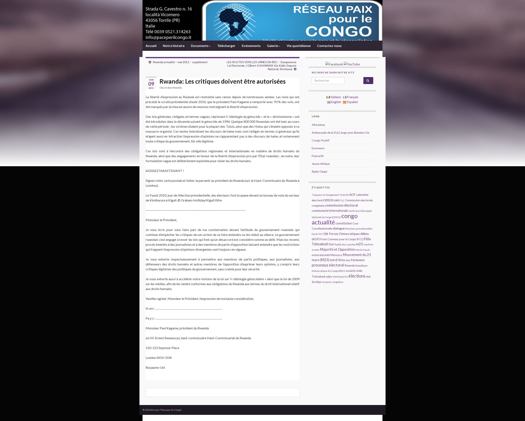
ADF (352, 194)
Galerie (273, 46)
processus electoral (328, 265)
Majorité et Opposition (337, 249)
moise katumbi (321, 255)
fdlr (326, 234)
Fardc (315, 234)
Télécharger (226, 46)
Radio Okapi (319, 171)
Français (352, 97)
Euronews (318, 148)
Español (352, 102)
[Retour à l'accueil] (262, 20)
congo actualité (335, 219)
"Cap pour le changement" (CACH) (330, 194)
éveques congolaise (332, 282)
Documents (200, 46)
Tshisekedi (318, 276)
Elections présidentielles (359, 228)
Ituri (331, 244)
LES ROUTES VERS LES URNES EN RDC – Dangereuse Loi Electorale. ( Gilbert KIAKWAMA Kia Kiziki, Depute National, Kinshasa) (261, 65)
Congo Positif (320, 140)
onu (348, 260)
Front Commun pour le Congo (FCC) (341, 239)
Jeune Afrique (321, 163)
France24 (318, 156)
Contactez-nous (329, 46)
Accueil (151, 46)
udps (329, 276)
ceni (336, 200)
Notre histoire (174, 46)
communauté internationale (330, 210)
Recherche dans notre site (333, 72)
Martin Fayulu (363, 249)
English (335, 102)
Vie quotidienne (299, 46)
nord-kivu (337, 260)
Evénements (251, 46)
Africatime (318, 124)
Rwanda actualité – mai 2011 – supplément (180, 62)
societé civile (354, 270)
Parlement (358, 260)
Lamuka (351, 244)
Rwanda (177, 87)
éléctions (356, 275)
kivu (344, 244)
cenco (328, 200)
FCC (320, 234)
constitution (344, 223)
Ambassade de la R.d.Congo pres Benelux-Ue (340, 132)
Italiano (335, 97)
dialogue (339, 228)
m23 (359, 244)
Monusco (336, 255)
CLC (342, 200)
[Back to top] (516, 412)
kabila (338, 244)
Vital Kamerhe (340, 276)
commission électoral (341, 205)
